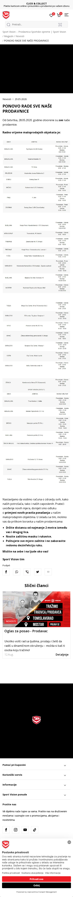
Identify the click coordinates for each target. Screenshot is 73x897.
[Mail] (48, 571)
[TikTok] (34, 829)
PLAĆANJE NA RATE (36, 3)
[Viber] (27, 571)
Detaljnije (62, 654)
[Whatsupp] (16, 571)
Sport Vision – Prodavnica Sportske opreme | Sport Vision (34, 31)
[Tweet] (37, 571)
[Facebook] (6, 571)
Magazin (8, 36)
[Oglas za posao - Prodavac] (36, 609)
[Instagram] (15, 829)
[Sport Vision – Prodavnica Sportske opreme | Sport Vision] (6, 15)
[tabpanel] (36, 624)
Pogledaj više (53, 5)
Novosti (20, 36)
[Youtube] (25, 829)
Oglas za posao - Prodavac (26, 631)
